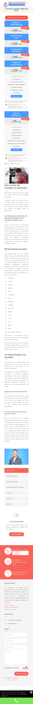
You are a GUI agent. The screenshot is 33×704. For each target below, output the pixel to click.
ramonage (8, 493)
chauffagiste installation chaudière (15, 487)
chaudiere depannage (12, 481)
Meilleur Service (10, 470)
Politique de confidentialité (11, 607)
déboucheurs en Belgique (15, 620)
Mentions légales (8, 605)
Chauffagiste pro (12, 623)
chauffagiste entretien (11, 476)
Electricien (9, 504)
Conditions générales (9, 609)
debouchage (9, 498)
